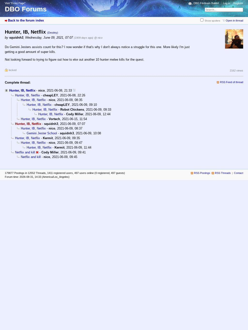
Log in (226, 3)
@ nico (98, 37)
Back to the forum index (26, 20)
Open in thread (234, 20)
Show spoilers (212, 20)
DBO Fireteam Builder (206, 3)
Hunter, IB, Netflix (22, 90)
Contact (238, 173)
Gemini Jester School (42, 133)
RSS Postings (202, 173)
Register (238, 3)
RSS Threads (223, 173)
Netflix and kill (25, 152)
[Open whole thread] (74, 90)
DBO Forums (26, 9)
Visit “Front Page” (15, 3)
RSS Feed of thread (231, 82)
